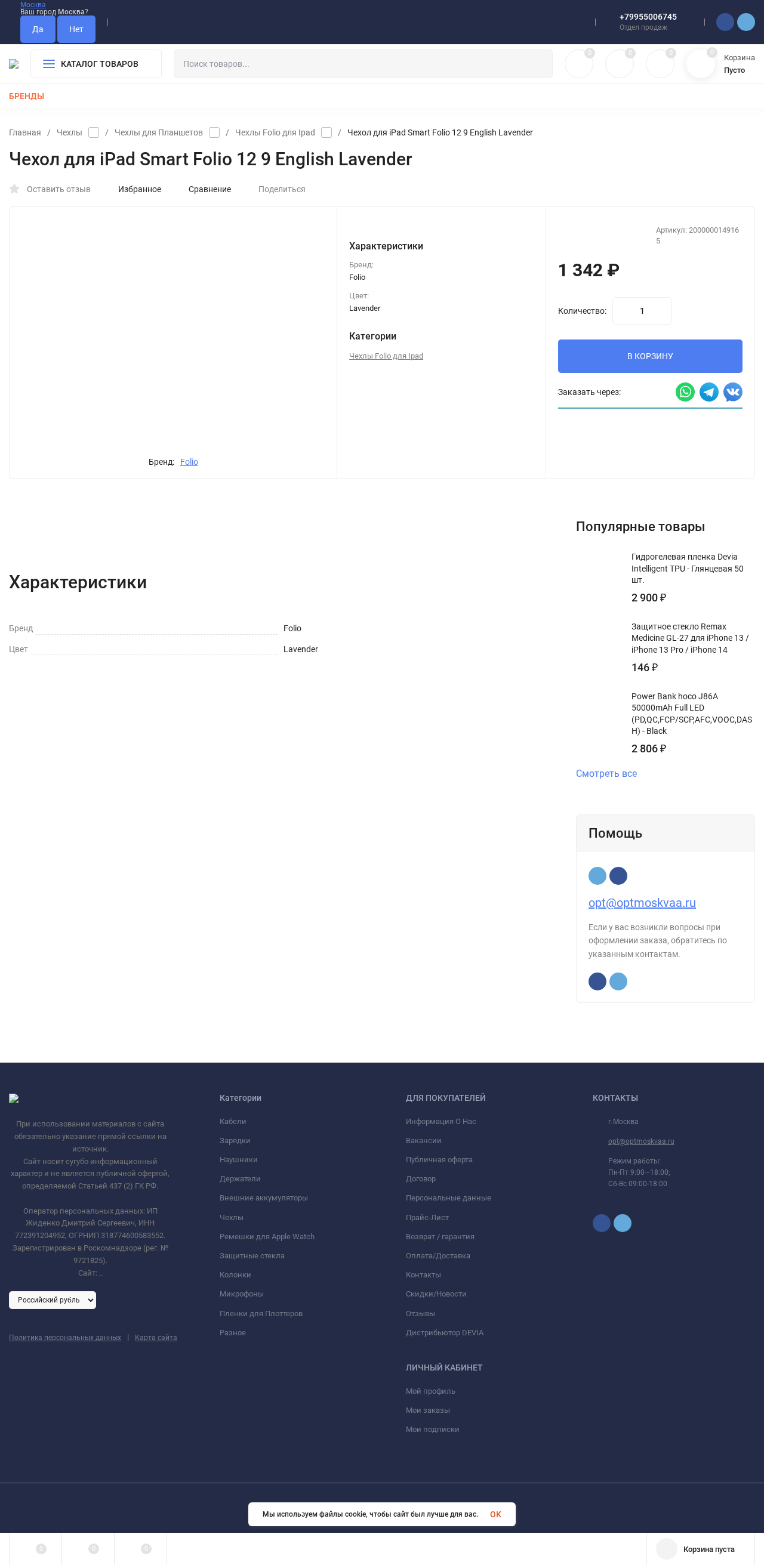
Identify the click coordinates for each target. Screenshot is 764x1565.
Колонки (235, 1274)
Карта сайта (156, 1338)
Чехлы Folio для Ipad (275, 132)
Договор (421, 1178)
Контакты (423, 1274)
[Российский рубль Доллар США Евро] (52, 1299)
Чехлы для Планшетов (159, 132)
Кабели (233, 1121)
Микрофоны (242, 1293)
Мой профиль (430, 1391)
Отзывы (420, 1313)
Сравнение (210, 189)
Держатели (240, 1178)
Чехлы (69, 132)
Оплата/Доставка (438, 1255)
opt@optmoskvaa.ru (642, 903)
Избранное (139, 189)
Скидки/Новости (436, 1293)
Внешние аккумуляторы (264, 1197)
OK (495, 1514)
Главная (25, 132)
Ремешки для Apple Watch (267, 1236)
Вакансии (424, 1140)
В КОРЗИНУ (650, 356)
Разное (233, 1332)
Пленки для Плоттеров (261, 1313)
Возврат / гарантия (440, 1236)
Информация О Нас (441, 1121)
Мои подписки (433, 1429)
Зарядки (235, 1140)
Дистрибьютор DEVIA (444, 1332)
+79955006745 (648, 16)
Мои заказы (428, 1410)
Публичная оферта (439, 1159)
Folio (189, 462)
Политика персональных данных (65, 1338)
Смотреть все (606, 774)
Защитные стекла (252, 1255)
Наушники (239, 1159)
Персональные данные (448, 1197)
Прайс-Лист (427, 1217)
